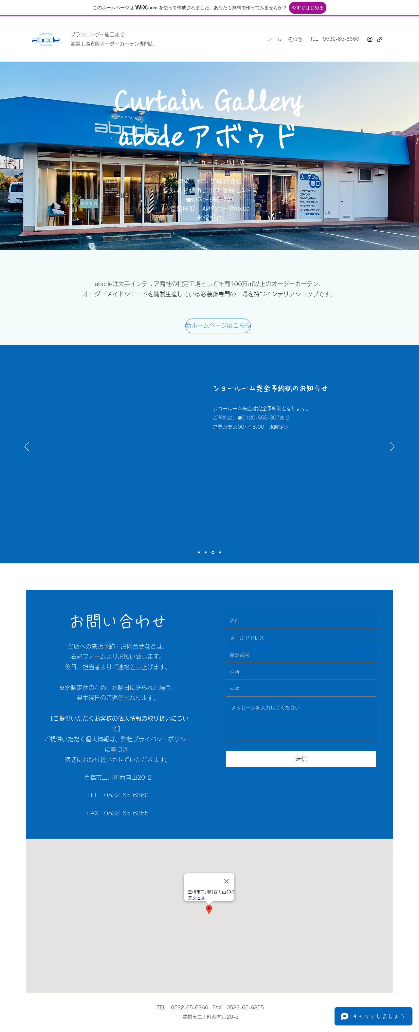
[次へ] (392, 447)
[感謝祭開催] (199, 553)
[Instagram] (370, 39)
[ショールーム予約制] (212, 552)
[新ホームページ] (379, 39)
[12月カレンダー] (206, 553)
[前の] (27, 447)
